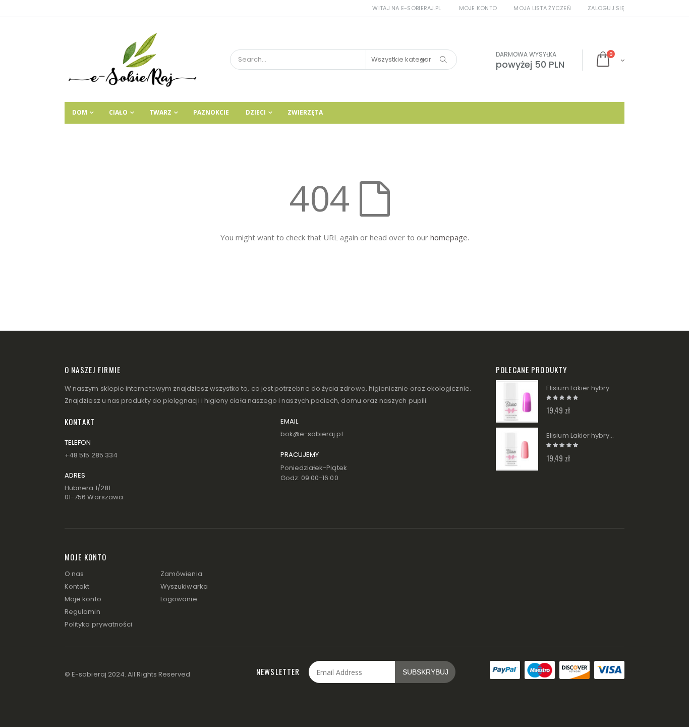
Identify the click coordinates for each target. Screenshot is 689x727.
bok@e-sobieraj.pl (311, 434)
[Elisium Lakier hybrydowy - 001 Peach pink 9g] (517, 449)
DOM (79, 112)
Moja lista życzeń (542, 8)
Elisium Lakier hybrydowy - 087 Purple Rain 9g (580, 388)
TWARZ (160, 112)
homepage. (449, 237)
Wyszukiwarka (184, 586)
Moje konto (478, 8)
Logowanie (178, 599)
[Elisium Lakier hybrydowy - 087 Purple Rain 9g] (517, 401)
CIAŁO (118, 112)
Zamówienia (181, 574)
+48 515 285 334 (91, 455)
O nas (74, 574)
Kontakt (77, 586)
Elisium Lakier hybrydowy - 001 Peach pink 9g (580, 435)
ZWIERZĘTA (305, 112)
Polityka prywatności (98, 624)
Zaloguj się (606, 8)
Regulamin (82, 611)
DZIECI (256, 112)
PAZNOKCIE (211, 112)
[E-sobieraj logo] (132, 59)
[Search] (443, 59)
